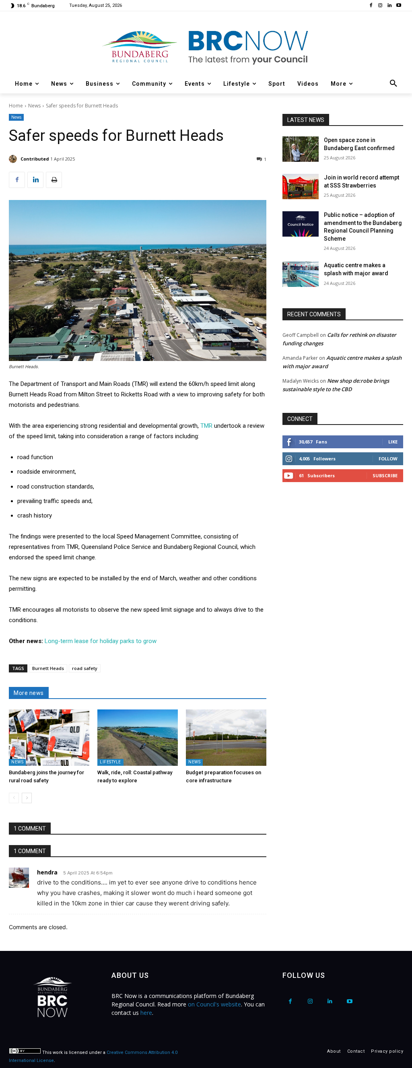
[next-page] (27, 798)
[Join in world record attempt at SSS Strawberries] (300, 186)
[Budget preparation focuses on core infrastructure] (226, 737)
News (34, 105)
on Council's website (214, 1004)
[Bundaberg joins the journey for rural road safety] (49, 737)
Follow (388, 459)
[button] (393, 83)
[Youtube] (398, 5)
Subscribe (385, 475)
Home (16, 105)
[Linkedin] (389, 5)
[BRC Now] (206, 46)
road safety (84, 668)
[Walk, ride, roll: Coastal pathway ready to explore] (137, 737)
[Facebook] (371, 5)
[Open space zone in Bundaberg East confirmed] (300, 149)
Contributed (35, 159)
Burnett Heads (48, 668)
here (146, 1012)
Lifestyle (110, 762)
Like (393, 442)
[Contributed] (14, 159)
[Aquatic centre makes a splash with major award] (300, 274)
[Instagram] (380, 5)
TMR (207, 425)
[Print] (54, 180)
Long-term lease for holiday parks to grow (101, 641)
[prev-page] (14, 798)
